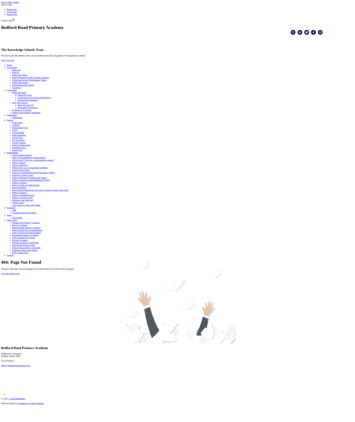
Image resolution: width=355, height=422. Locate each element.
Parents (10, 120)
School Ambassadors (21, 145)
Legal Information (17, 399)
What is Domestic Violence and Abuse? (29, 178)
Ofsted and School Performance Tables (29, 80)
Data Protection (19, 135)
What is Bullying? (20, 165)
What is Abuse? (19, 163)
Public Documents (20, 82)
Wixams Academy (20, 240)
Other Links (12, 220)
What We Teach (19, 92)
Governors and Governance (24, 213)
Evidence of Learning (21, 110)
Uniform (16, 125)
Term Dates (12, 12)
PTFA (15, 130)
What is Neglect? (19, 183)
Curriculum (12, 90)
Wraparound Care (20, 127)
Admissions (12, 115)
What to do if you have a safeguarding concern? (33, 160)
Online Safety (18, 203)
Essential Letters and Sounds (24, 250)
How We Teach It (20, 102)
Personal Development (28, 100)
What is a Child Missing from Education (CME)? (33, 173)
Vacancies (16, 87)
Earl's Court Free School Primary (26, 233)
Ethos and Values (19, 75)
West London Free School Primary (27, 230)
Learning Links (19, 148)
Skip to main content (10, 2)
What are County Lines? (23, 175)
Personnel (11, 208)
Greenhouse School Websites (31, 403)
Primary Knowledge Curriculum (26, 112)
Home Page (12, 9)
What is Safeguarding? (22, 155)
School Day (17, 150)
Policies (15, 72)
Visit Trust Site (7, 60)
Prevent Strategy (19, 188)
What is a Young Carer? (22, 198)
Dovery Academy (20, 225)
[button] (13, 19)
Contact (10, 255)
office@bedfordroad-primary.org (15, 365)
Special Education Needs (23, 85)
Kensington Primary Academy (25, 235)
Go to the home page (10, 273)
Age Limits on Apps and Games (26, 205)
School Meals (18, 132)
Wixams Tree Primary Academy (26, 223)
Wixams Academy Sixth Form (25, 243)
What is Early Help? (21, 170)
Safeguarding (12, 153)
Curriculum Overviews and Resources (34, 97)
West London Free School (23, 238)
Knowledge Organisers (28, 107)
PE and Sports (18, 140)
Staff (14, 210)
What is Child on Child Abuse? (26, 185)
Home (9, 65)
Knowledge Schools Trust (23, 245)
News (9, 215)
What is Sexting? (19, 193)
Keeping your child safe (22, 200)
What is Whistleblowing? (23, 195)
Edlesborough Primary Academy (26, 228)
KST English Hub (20, 253)
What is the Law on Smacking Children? (30, 168)
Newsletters (17, 218)
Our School (12, 67)
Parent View (12, 14)
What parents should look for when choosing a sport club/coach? (40, 190)
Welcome (16, 70)
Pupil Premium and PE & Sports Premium (30, 77)
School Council (19, 143)
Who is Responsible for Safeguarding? (29, 158)
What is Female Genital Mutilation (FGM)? (31, 180)
